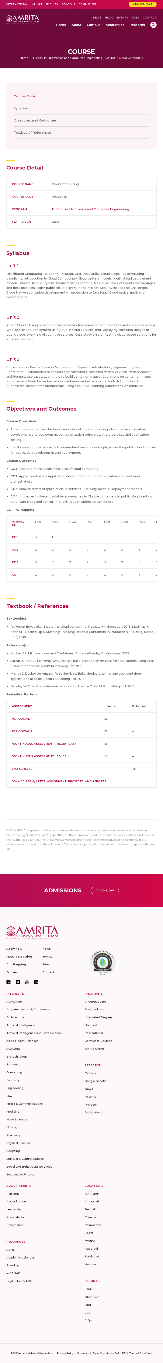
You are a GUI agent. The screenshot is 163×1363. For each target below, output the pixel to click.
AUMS (10, 1249)
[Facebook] (8, 982)
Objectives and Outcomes (35, 120)
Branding (12, 1265)
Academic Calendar (20, 1257)
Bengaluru (92, 1209)
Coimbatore (93, 1225)
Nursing (11, 1127)
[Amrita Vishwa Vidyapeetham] (22, 19)
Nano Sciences (17, 1119)
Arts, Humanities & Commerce (28, 1009)
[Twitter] (18, 982)
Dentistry (13, 1080)
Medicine (12, 1111)
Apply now (14, 948)
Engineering (14, 1088)
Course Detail (25, 96)
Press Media (15, 1217)
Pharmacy (13, 1135)
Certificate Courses (98, 1040)
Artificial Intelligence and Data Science (34, 1033)
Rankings (12, 1193)
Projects (91, 1104)
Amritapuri (92, 1193)
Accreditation (16, 1201)
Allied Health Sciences (22, 1040)
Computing (14, 1072)
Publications (93, 1112)
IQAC (88, 1289)
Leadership (14, 1209)
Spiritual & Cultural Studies (25, 1158)
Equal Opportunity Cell (106, 1353)
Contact (150, 17)
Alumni (37, 4)
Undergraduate (95, 1001)
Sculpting (13, 1151)
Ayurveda (13, 1048)
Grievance (83, 1353)
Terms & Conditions (140, 1353)
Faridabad (92, 1256)
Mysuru (90, 1240)
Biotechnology (16, 1056)
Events (122, 17)
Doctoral (91, 1025)
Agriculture (14, 1001)
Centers (90, 1073)
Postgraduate (94, 1009)
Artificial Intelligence (20, 1025)
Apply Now (105, 890)
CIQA (88, 1320)
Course (111, 57)
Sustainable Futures (20, 1174)
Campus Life (87, 4)
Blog (109, 17)
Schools (68, 4)
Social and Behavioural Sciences (29, 1166)
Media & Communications (24, 1103)
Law (9, 1095)
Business (12, 1064)
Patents (90, 1096)
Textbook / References (33, 132)
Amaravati (92, 1201)
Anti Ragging (16, 964)
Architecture (15, 1017)
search (153, 25)
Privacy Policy (65, 1353)
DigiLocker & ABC (19, 1281)
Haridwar (91, 1264)
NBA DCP (92, 1296)
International (17, 4)
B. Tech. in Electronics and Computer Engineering (67, 57)
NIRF (88, 1304)
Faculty (52, 4)
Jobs (135, 17)
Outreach (13, 972)
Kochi (89, 1232)
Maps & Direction (19, 956)
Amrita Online (94, 1048)
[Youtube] (27, 981)
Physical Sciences (19, 1143)
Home (24, 57)
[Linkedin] (36, 982)
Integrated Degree (98, 1017)
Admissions (143, 4)
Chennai (90, 1217)
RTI (124, 1353)
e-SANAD (13, 1273)
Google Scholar (96, 1081)
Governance (15, 1225)
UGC (88, 1312)
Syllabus (21, 108)
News (97, 17)
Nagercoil (91, 1248)
